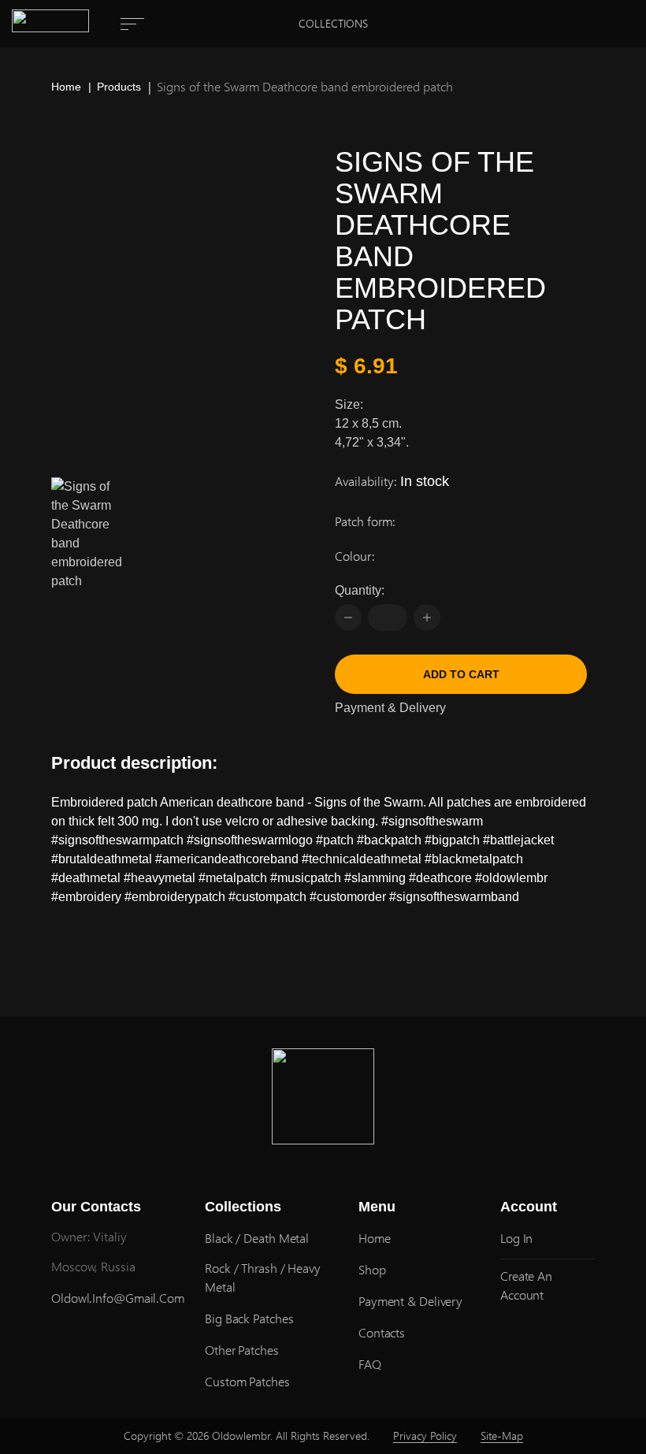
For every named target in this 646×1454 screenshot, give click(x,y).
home (374, 1238)
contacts (381, 1332)
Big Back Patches (249, 1318)
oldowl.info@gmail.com (117, 1297)
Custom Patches (247, 1381)
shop (372, 1269)
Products (119, 86)
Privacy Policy (425, 1435)
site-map (502, 1435)
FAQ (369, 1364)
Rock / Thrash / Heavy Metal (263, 1277)
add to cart (461, 674)
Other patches (242, 1349)
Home (66, 86)
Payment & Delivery (390, 707)
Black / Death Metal (257, 1238)
